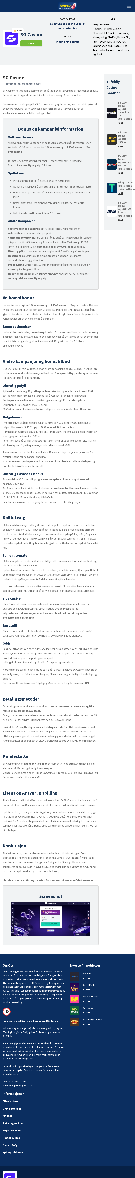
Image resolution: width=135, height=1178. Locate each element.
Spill (31, 43)
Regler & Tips (11, 1138)
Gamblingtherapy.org (33, 1020)
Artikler (7, 1116)
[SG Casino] (11, 38)
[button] (129, 6)
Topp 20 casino (12, 1130)
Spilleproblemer (13, 1152)
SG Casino (31, 34)
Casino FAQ (10, 1145)
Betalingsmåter (13, 1123)
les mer (86, 978)
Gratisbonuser (12, 1108)
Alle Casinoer (11, 1101)
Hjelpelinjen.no (11, 1020)
